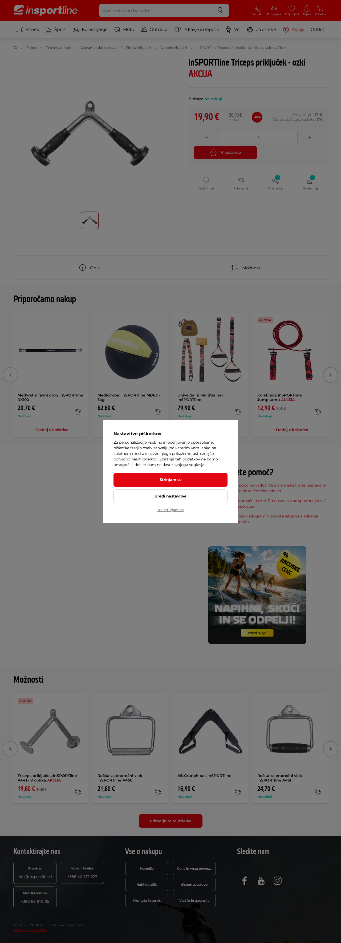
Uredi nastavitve (170, 496)
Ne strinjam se (170, 510)
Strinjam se (171, 479)
